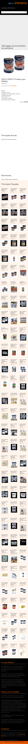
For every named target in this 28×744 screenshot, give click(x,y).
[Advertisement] (14, 30)
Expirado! (14, 86)
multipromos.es (13, 743)
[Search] (25, 12)
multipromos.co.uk (22, 743)
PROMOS (21, 3)
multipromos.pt (5, 743)
